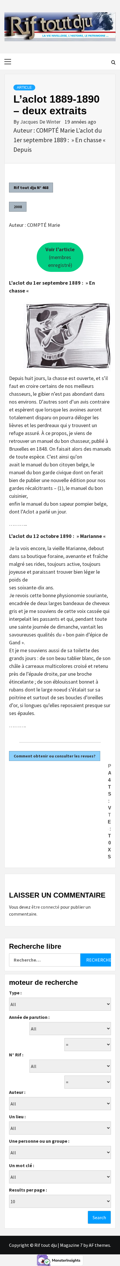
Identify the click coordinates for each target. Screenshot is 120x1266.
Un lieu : (17, 1116)
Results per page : (28, 1190)
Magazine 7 (71, 1245)
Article (24, 87)
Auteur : (17, 1092)
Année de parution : (29, 1017)
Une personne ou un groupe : (39, 1141)
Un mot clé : (21, 1165)
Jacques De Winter (41, 121)
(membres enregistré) (60, 257)
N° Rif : (16, 1055)
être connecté (45, 907)
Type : (15, 993)
